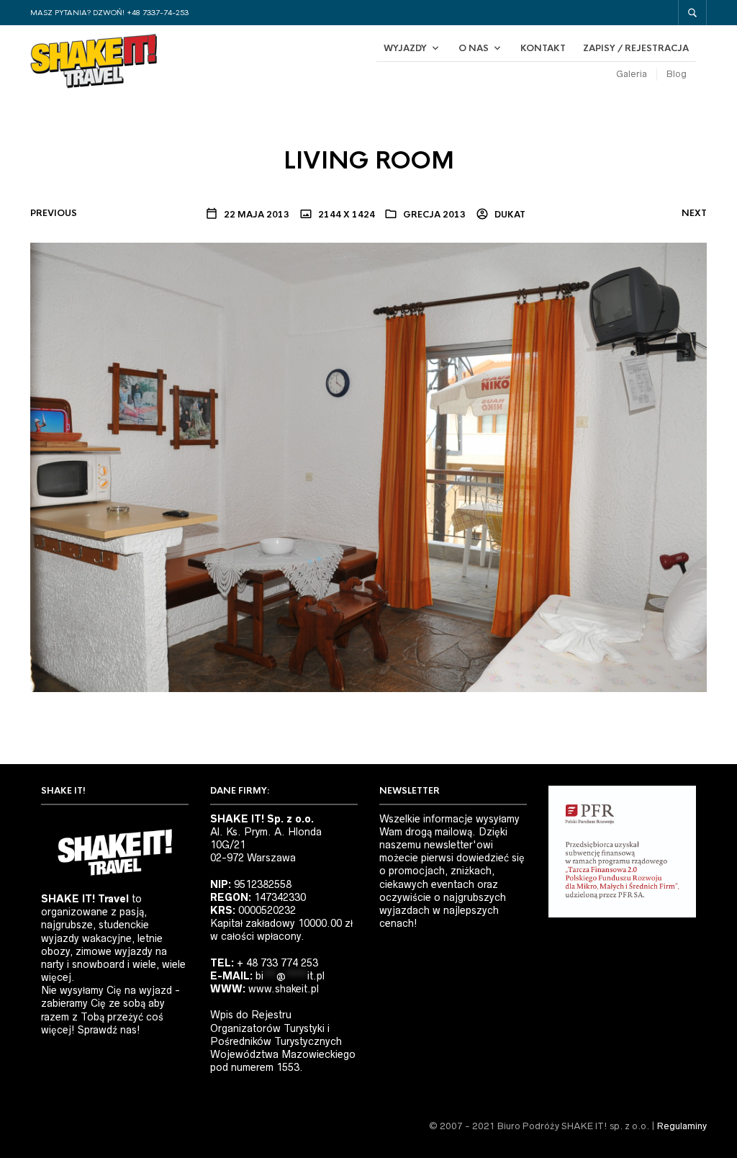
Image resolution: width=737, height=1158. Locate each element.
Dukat (508, 214)
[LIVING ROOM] (368, 466)
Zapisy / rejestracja (636, 48)
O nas (473, 48)
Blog (676, 73)
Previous (53, 213)
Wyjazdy (405, 48)
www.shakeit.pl (283, 989)
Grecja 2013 (434, 214)
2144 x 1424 (345, 214)
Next (694, 213)
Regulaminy (682, 1126)
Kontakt (543, 48)
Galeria (631, 73)
